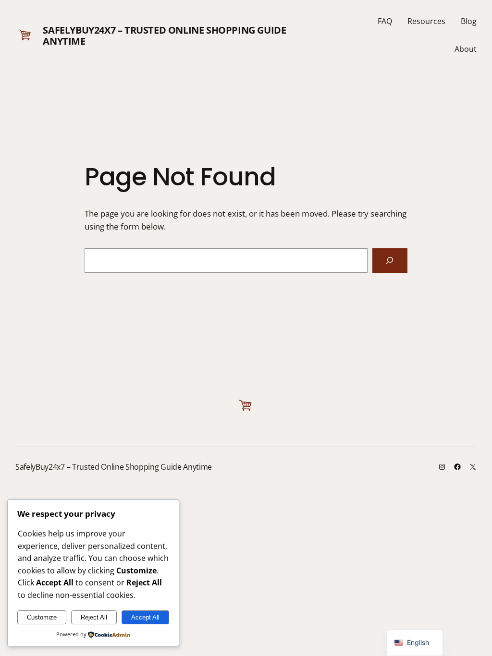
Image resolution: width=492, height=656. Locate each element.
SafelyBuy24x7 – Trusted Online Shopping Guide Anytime (164, 36)
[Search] (389, 260)
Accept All (145, 617)
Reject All (94, 617)
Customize (42, 617)
